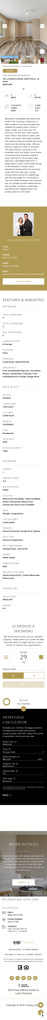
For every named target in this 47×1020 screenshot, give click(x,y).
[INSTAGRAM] (17, 978)
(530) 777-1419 (10, 258)
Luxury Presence (23, 993)
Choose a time (9, 669)
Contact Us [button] (23, 882)
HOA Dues (7, 778)
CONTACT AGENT (24, 281)
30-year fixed (9, 752)
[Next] (41, 657)
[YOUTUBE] (29, 978)
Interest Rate (9, 771)
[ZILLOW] (35, 978)
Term (5, 749)
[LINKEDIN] (23, 978)
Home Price (8, 742)
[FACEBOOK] (12, 978)
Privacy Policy (34, 1005)
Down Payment (10, 757)
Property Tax (9, 764)
